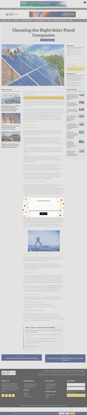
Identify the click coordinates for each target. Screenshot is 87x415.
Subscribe (43, 213)
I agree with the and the (45, 210)
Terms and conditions (43, 210)
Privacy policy (58, 210)
